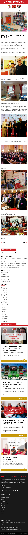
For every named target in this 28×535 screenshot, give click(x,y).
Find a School (4, 522)
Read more (22, 360)
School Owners (4, 279)
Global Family (6, 39)
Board (2, 511)
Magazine (3, 507)
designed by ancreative (23, 533)
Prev (3, 242)
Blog (2, 513)
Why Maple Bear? (5, 497)
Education (3, 272)
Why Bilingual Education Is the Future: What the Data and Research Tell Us (13, 422)
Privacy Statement (5, 517)
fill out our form (17, 529)
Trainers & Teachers (5, 281)
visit (5, 527)
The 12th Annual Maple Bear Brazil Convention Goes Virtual (13, 384)
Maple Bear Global (12, 39)
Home (2, 509)
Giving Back (3, 274)
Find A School (4, 501)
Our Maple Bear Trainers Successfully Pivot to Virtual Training (12, 348)
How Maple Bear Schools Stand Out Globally (11, 267)
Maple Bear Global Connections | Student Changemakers (13, 263)
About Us (3, 499)
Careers (3, 505)
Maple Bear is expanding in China (13, 36)
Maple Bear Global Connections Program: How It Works (13, 261)
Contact (3, 515)
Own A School (4, 503)
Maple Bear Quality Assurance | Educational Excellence (13, 265)
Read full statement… (7, 487)
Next (24, 242)
